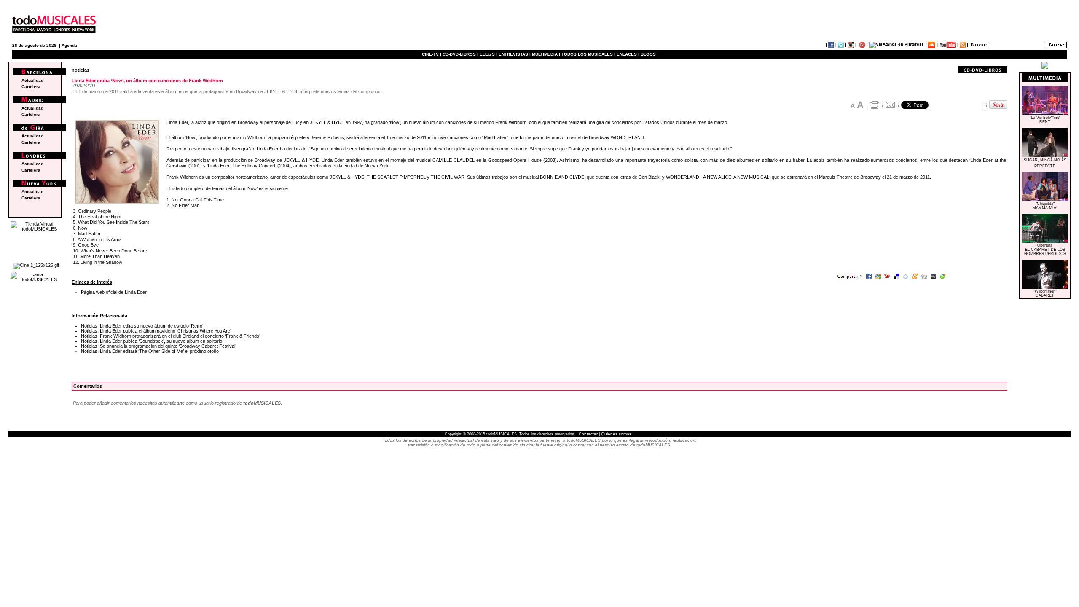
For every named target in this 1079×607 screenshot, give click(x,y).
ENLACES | (628, 54)
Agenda (69, 45)
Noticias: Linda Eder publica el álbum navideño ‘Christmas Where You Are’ (156, 330)
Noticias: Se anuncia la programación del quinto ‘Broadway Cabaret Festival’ (158, 346)
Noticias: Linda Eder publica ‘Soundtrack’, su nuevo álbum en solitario (151, 341)
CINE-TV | (432, 54)
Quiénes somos (616, 434)
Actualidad (32, 80)
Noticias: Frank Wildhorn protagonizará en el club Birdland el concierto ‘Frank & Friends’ (170, 335)
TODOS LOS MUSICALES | (588, 54)
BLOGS (648, 54)
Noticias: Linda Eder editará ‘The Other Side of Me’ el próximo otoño (150, 351)
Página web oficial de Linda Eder (114, 292)
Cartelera (30, 86)
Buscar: (979, 45)
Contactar (588, 434)
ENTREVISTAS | (515, 54)
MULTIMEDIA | (546, 54)
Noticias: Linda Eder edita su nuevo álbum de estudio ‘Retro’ (142, 325)
